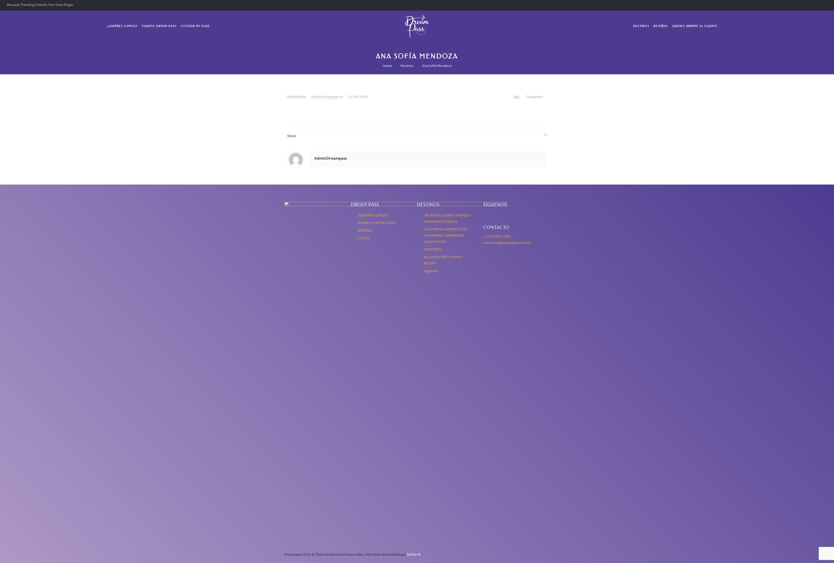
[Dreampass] (417, 26)
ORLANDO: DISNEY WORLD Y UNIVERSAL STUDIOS (447, 218)
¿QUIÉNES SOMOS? (373, 215)
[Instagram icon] (824, 5)
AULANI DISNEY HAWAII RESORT (443, 260)
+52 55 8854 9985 (497, 236)
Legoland (431, 271)
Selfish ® (414, 554)
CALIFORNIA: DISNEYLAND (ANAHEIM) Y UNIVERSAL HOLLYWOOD (446, 235)
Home (387, 66)
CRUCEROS (433, 249)
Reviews (407, 66)
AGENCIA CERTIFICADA (376, 223)
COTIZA (363, 238)
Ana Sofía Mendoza (437, 66)
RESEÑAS (364, 230)
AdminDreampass (325, 97)
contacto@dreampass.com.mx (507, 243)
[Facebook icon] (817, 5)
